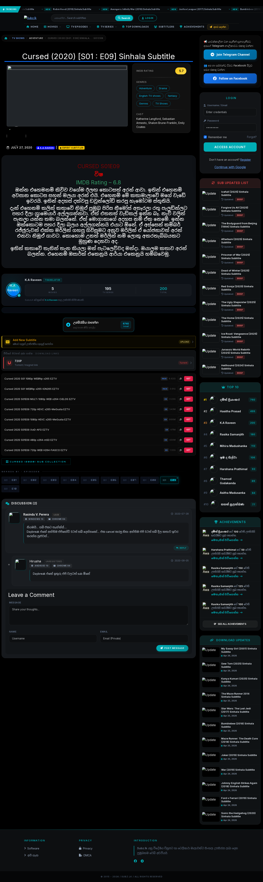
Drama (163, 88)
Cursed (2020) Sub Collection (38, 461)
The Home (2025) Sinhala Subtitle (237, 319)
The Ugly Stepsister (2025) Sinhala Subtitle (238, 304)
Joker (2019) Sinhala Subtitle (239, 755)
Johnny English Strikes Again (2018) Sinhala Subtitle (239, 785)
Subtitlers (166, 26)
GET (188, 378)
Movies (53, 26)
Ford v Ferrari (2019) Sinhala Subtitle (239, 800)
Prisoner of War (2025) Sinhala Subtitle (235, 256)
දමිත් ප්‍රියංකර (220, 531)
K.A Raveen (46, 148)
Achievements (194, 26)
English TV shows (150, 95)
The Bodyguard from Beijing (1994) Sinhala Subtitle (239, 225)
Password (213, 120)
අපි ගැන (32, 855)
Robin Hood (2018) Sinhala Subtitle (62, 9)
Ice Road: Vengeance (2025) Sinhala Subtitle (239, 335)
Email (104, 631)
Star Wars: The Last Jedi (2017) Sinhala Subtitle (236, 710)
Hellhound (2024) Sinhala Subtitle (237, 367)
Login (149, 18)
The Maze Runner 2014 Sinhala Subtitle (235, 695)
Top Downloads (137, 26)
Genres (143, 103)
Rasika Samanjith (222, 568)
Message (15, 602)
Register (245, 159)
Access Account (230, 147)
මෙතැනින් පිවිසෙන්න (225, 540)
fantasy (172, 95)
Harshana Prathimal (224, 549)
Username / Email (217, 105)
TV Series (107, 26)
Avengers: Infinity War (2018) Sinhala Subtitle (124, 9)
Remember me (217, 137)
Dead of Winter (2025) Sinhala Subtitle (235, 272)
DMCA (87, 855)
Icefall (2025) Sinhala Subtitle (234, 193)
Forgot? (252, 137)
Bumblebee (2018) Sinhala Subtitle (237, 725)
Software (33, 848)
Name (12, 631)
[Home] (6, 38)
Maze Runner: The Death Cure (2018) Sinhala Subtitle (239, 740)
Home (35, 26)
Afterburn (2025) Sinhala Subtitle (236, 241)
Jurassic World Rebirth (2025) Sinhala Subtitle (235, 351)
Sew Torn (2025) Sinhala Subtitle (236, 665)
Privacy (87, 848)
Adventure (145, 88)
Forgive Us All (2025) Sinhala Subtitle (234, 209)
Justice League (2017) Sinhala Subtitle (190, 9)
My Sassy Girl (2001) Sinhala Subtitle (239, 650)
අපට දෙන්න (220, 26)
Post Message (174, 648)
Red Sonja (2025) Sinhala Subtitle (237, 288)
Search (125, 17)
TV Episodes (79, 26)
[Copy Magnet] (180, 379)
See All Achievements (232, 623)
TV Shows (161, 103)
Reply (182, 548)
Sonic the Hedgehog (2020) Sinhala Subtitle (238, 815)
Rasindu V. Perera (36, 514)
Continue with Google (230, 167)
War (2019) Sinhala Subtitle (238, 769)
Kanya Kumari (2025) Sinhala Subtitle (239, 680)
